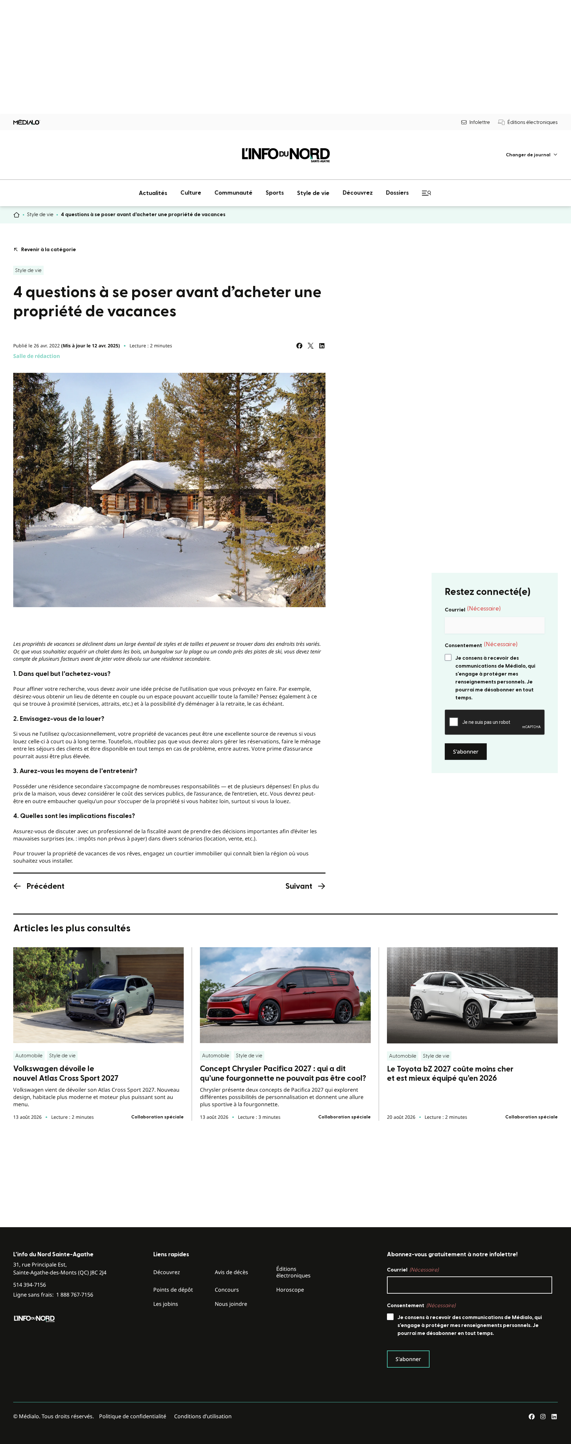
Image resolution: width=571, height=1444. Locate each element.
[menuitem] (532, 155)
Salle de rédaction (36, 356)
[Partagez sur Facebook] (299, 345)
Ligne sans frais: (53, 1295)
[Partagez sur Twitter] (310, 345)
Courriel (473, 609)
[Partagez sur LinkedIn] (321, 345)
